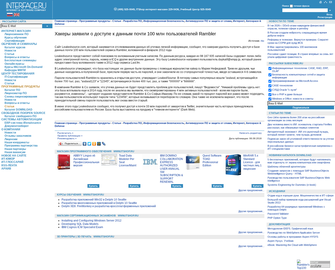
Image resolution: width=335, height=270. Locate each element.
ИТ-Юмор (8, 158)
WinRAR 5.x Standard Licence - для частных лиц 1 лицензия (252, 162)
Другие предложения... (251, 190)
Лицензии (11, 139)
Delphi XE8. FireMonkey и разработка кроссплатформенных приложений (109, 206)
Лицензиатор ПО (16, 93)
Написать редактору (250, 133)
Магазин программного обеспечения (84, 151)
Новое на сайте (13, 155)
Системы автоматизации (21, 119)
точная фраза (301, 6)
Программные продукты (20, 86)
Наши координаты (17, 142)
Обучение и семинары (19, 44)
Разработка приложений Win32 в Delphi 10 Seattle (94, 199)
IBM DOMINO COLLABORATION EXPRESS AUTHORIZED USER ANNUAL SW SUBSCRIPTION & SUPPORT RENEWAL (171, 168)
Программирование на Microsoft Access (295, 81)
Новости (10, 50)
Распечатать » (65, 133)
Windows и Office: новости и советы (292, 98)
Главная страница (66, 21)
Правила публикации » (69, 135)
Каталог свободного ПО (20, 116)
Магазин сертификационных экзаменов (86, 215)
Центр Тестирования (17, 73)
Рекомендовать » (67, 138)
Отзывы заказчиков (18, 135)
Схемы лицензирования (21, 96)
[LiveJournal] (103, 144)
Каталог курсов (15, 47)
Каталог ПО (12, 90)
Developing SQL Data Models (80, 224)
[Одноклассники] (94, 144)
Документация (279, 224)
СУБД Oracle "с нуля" (284, 89)
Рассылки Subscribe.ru (286, 63)
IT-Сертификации (16, 76)
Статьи (9, 54)
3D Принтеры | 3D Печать (74, 236)
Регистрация (325, 17)
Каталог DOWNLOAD (18, 109)
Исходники (277, 191)
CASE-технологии (282, 85)
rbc (262, 40)
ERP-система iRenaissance (23, 122)
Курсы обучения (16, 37)
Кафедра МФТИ (15, 70)
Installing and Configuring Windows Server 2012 (91, 220)
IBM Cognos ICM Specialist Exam (82, 227)
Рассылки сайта (14, 21)
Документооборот (17, 126)
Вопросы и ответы (17, 57)
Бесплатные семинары (20, 60)
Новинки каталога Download (290, 155)
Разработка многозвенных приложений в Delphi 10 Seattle (99, 203)
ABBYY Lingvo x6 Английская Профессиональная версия (86, 160)
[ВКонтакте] (84, 144)
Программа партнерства (21, 145)
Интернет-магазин (16, 31)
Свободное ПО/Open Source (23, 113)
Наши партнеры (15, 149)
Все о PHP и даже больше (287, 94)
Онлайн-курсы (14, 63)
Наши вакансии (15, 152)
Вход (329, 14)
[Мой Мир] (99, 144)
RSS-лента (9, 165)
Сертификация (15, 40)
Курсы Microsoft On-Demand (23, 67)
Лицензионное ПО (16, 34)
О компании (10, 129)
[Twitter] (89, 144)
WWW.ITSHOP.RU (123, 151)
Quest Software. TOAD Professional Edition (212, 160)
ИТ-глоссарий (12, 162)
